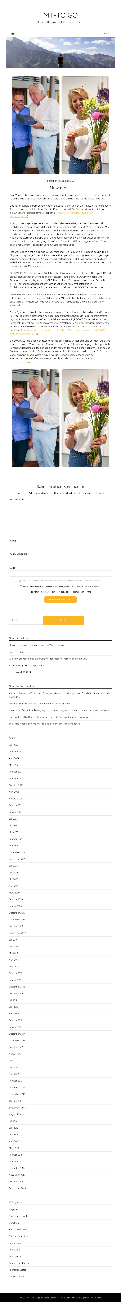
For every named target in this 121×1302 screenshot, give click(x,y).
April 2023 (14, 791)
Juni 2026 (13, 744)
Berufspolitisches (18, 1229)
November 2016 (17, 1094)
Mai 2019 (13, 953)
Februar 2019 (15, 973)
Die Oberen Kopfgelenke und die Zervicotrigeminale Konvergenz (57, 717)
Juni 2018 (13, 1006)
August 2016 (15, 1114)
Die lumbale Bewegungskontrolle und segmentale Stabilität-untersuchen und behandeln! (67, 710)
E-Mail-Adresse (19, 554)
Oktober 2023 (16, 785)
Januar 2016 (15, 1161)
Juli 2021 (13, 818)
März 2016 (14, 1148)
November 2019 (17, 919)
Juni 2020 (14, 872)
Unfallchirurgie (16, 1276)
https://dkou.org (20, 362)
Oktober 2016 (16, 1101)
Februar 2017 (15, 1080)
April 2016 (14, 1141)
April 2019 (14, 959)
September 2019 (17, 933)
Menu (106, 33)
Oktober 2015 (16, 1181)
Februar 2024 (16, 771)
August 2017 (15, 1053)
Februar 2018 (15, 1020)
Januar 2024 (15, 778)
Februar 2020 (16, 899)
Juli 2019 (13, 939)
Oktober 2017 (16, 1047)
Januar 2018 (15, 1027)
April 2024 (14, 758)
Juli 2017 (13, 1060)
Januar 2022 (15, 812)
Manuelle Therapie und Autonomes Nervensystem (44, 703)
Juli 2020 (13, 865)
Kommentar (17, 499)
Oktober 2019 (16, 926)
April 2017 (14, 1074)
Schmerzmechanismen (20, 1263)
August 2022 (15, 798)
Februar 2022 (16, 805)
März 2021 (14, 832)
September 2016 (17, 1107)
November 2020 (17, 852)
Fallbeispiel (14, 1249)
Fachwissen (15, 1243)
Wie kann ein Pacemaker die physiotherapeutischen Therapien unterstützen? (48, 658)
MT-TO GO (60, 15)
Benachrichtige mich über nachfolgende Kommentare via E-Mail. (62, 586)
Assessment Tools (18, 1216)
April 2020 (14, 886)
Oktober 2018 (16, 993)
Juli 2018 (13, 1000)
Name (13, 540)
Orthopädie (15, 1256)
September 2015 (17, 1188)
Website (14, 568)
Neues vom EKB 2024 (20, 672)
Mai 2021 (13, 825)
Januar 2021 (15, 845)
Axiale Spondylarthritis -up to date (26, 665)
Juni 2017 (13, 1067)
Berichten (14, 1222)
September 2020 (17, 859)
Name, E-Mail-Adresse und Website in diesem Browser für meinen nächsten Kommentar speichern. (61, 581)
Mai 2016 (13, 1134)
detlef (12, 703)
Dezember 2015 (17, 1168)
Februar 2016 (15, 1154)
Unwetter (13, 710)
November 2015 (17, 1174)
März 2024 (14, 765)
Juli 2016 (13, 1121)
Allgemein (14, 1209)
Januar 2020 (15, 906)
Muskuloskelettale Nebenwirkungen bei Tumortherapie (36, 645)
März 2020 (14, 892)
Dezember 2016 (17, 1087)
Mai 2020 (13, 879)
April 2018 (14, 1013)
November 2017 (17, 1040)
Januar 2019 (15, 980)
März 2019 (14, 966)
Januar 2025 (15, 751)
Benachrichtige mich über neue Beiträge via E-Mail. (61, 592)
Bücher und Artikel (18, 1236)
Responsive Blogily (75, 1297)
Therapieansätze (17, 1269)
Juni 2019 (13, 946)
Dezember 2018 (17, 986)
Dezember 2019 (17, 912)
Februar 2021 (15, 838)
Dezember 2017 (17, 1033)
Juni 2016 (13, 1127)
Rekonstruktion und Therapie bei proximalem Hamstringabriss (48, 723)
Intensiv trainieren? (18, 652)
